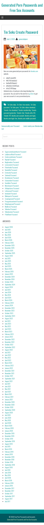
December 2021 (9, 371)
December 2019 (9, 433)
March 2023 (8, 331)
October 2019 (9, 439)
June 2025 (8, 261)
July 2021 (7, 384)
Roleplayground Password (12, 204)
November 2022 (9, 342)
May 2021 (8, 389)
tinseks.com (34, 71)
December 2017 (9, 488)
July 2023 (8, 321)
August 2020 (9, 412)
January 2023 (9, 337)
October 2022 (9, 344)
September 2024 (10, 284)
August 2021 (9, 381)
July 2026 (8, 229)
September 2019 (10, 441)
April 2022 (8, 360)
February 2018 (9, 483)
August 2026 (9, 227)
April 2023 (8, 329)
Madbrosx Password (11, 206)
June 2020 (8, 418)
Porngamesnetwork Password (14, 201)
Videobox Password (10, 209)
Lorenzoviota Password (12, 165)
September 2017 (10, 496)
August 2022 (9, 350)
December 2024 (10, 277)
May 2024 (8, 295)
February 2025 (9, 271)
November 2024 (9, 279)
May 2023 (8, 326)
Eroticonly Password (11, 172)
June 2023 (8, 323)
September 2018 (10, 465)
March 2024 (8, 300)
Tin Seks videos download (27, 107)
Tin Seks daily (11, 104)
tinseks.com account (18, 115)
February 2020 (9, 428)
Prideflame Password (11, 214)
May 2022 (8, 357)
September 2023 (10, 316)
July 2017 (7, 501)
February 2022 (9, 365)
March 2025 (8, 269)
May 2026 (8, 235)
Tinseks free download (10, 110)
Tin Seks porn (14, 107)
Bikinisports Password (11, 196)
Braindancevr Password (12, 178)
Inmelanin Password (11, 193)
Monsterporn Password (12, 186)
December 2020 (10, 402)
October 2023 (9, 313)
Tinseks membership (24, 110)
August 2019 (9, 444)
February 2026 (9, 243)
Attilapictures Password (12, 188)
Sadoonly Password (10, 175)
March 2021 (8, 394)
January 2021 (9, 399)
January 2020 (9, 431)
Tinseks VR (7, 115)
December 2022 (10, 339)
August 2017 (8, 499)
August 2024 (9, 287)
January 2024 (9, 305)
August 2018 (9, 467)
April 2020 (8, 423)
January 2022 (9, 368)
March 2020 (8, 425)
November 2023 (9, 310)
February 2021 (9, 397)
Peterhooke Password (11, 167)
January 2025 (9, 274)
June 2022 (8, 355)
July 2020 (8, 415)
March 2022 (8, 363)
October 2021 (9, 376)
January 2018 (9, 485)
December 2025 (10, 245)
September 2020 (10, 410)
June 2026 (8, 232)
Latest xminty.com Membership (32, 126)
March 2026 (8, 240)
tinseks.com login (30, 115)
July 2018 (7, 470)
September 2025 (10, 253)
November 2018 (9, 459)
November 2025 (9, 248)
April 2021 (8, 391)
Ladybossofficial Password (13, 154)
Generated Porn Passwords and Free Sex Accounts (22, 7)
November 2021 (9, 373)
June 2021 (8, 386)
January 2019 (9, 454)
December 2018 (9, 457)
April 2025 (8, 266)
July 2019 (7, 446)
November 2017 (9, 491)
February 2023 (9, 334)
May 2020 (8, 420)
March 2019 (8, 449)
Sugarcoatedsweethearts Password (15, 152)
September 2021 (10, 378)
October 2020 (9, 407)
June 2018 (8, 472)
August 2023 (9, 318)
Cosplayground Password (12, 199)
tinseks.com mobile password (27, 118)
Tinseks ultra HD (30, 113)
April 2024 (8, 297)
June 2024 (8, 292)
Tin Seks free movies (23, 104)
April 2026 (8, 237)
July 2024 (8, 290)
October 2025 (9, 250)
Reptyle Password (10, 159)
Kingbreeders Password (12, 162)
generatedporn (23, 39)
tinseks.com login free (10, 118)
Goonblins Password (11, 183)
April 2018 (8, 478)
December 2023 (10, 308)
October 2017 (9, 493)
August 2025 (9, 256)
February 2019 (9, 452)
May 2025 (8, 263)
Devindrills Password (11, 170)
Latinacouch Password (11, 191)
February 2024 (9, 303)
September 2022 (10, 347)
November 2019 (9, 436)
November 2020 (9, 405)
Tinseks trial (20, 113)
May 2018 (8, 475)
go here (31, 93)
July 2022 (8, 352)
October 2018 (9, 462)
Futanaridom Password (11, 180)
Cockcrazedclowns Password (13, 157)
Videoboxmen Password (12, 212)
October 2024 (9, 282)
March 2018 (8, 480)
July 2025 (8, 258)
